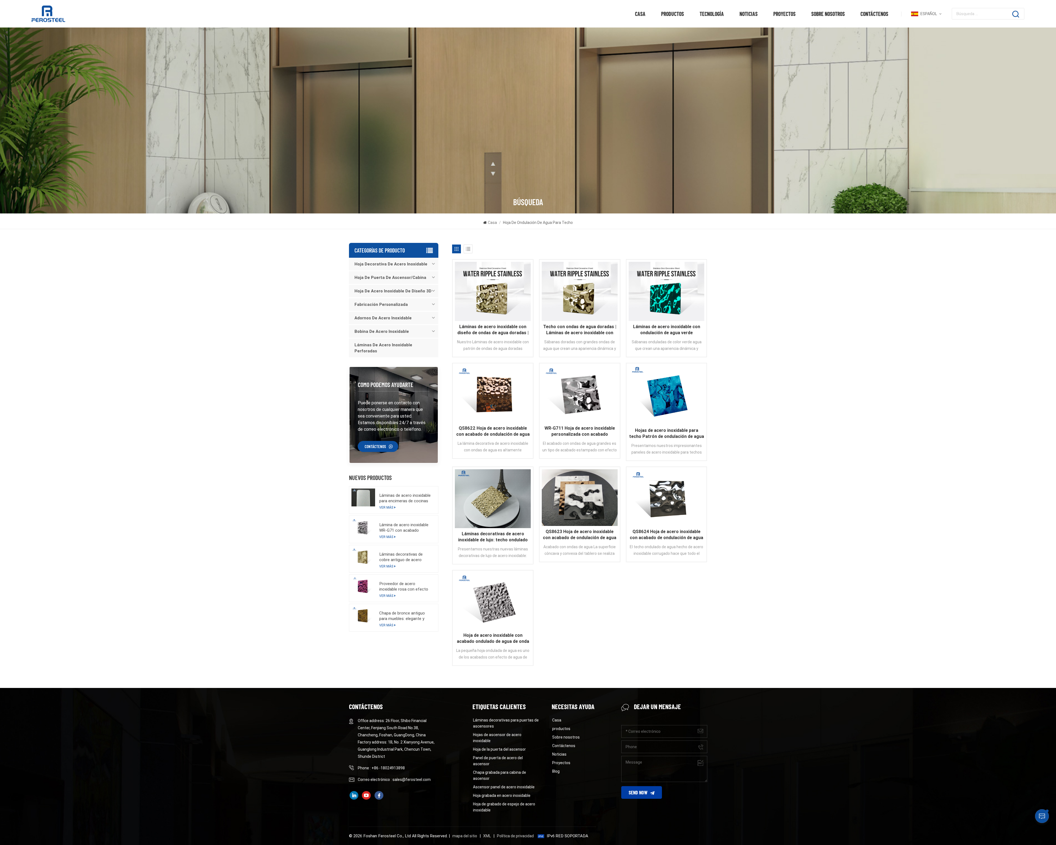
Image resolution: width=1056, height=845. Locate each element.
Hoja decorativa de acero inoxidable (390, 264)
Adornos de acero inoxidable (383, 317)
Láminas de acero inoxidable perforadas (383, 347)
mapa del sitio (464, 836)
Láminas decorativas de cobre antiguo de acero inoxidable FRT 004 (401, 557)
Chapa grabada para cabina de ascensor (499, 775)
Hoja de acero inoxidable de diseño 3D (392, 291)
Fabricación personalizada (381, 304)
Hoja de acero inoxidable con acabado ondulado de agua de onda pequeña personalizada (493, 638)
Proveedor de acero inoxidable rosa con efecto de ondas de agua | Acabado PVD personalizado (405, 586)
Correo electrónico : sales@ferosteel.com (394, 779)
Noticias (748, 13)
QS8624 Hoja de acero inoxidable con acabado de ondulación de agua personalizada (666, 535)
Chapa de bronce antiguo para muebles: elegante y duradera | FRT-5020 (402, 616)
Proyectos (784, 13)
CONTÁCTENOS (375, 446)
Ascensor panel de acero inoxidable (504, 787)
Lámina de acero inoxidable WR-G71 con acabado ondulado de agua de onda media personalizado (403, 527)
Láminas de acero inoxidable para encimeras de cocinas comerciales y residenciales (405, 498)
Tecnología (712, 13)
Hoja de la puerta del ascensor (499, 749)
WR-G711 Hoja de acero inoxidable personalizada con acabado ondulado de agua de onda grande (579, 431)
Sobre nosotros (828, 13)
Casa (640, 13)
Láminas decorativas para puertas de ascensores (506, 723)
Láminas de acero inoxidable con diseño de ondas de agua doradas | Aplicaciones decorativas (493, 330)
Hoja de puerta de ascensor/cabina (390, 277)
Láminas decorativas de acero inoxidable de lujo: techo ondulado (493, 536)
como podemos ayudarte (385, 384)
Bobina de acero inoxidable (381, 331)
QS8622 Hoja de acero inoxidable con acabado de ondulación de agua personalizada (493, 431)
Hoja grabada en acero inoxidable (501, 795)
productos (672, 13)
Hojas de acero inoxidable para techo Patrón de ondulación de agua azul (666, 434)
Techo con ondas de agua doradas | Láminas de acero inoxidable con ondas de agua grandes (579, 330)
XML (487, 836)
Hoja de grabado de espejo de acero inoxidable (504, 807)
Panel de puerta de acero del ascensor (498, 761)
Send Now (638, 792)
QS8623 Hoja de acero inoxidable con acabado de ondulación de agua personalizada (579, 535)
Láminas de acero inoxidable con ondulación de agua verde (666, 329)
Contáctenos (874, 13)
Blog (556, 771)
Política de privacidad (515, 836)
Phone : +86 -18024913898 (381, 768)
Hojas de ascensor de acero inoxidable (497, 737)
